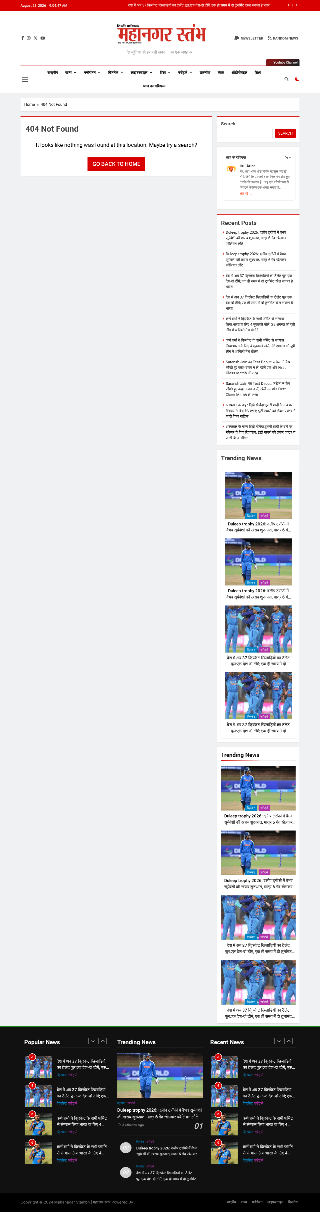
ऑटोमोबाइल (239, 72)
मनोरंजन (90, 72)
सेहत (221, 72)
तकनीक (205, 72)
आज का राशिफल (154, 86)
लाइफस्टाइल (139, 72)
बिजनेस (113, 72)
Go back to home (116, 164)
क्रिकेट (251, 516)
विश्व (163, 72)
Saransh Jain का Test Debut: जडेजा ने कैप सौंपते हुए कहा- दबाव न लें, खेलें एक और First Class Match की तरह (258, 368)
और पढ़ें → (246, 193)
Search (228, 123)
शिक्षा (258, 72)
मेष (286, 157)
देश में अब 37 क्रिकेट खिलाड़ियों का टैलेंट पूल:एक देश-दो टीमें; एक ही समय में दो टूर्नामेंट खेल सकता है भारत (199, 6)
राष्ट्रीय (53, 72)
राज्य (68, 72)
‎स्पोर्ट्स (182, 72)
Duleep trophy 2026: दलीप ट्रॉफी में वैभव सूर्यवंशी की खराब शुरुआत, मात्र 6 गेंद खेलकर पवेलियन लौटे (256, 238)
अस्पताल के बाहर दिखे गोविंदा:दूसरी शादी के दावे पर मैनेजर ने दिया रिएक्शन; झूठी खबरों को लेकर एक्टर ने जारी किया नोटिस (261, 411)
